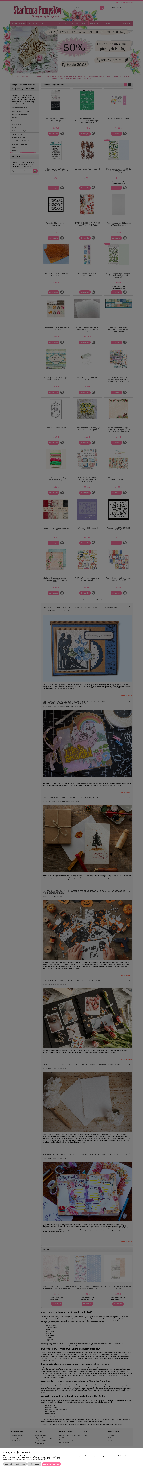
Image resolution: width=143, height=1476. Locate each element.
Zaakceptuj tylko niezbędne (15, 1464)
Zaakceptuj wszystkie (51, 1464)
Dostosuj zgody (34, 1464)
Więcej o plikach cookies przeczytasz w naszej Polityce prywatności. (24, 1459)
